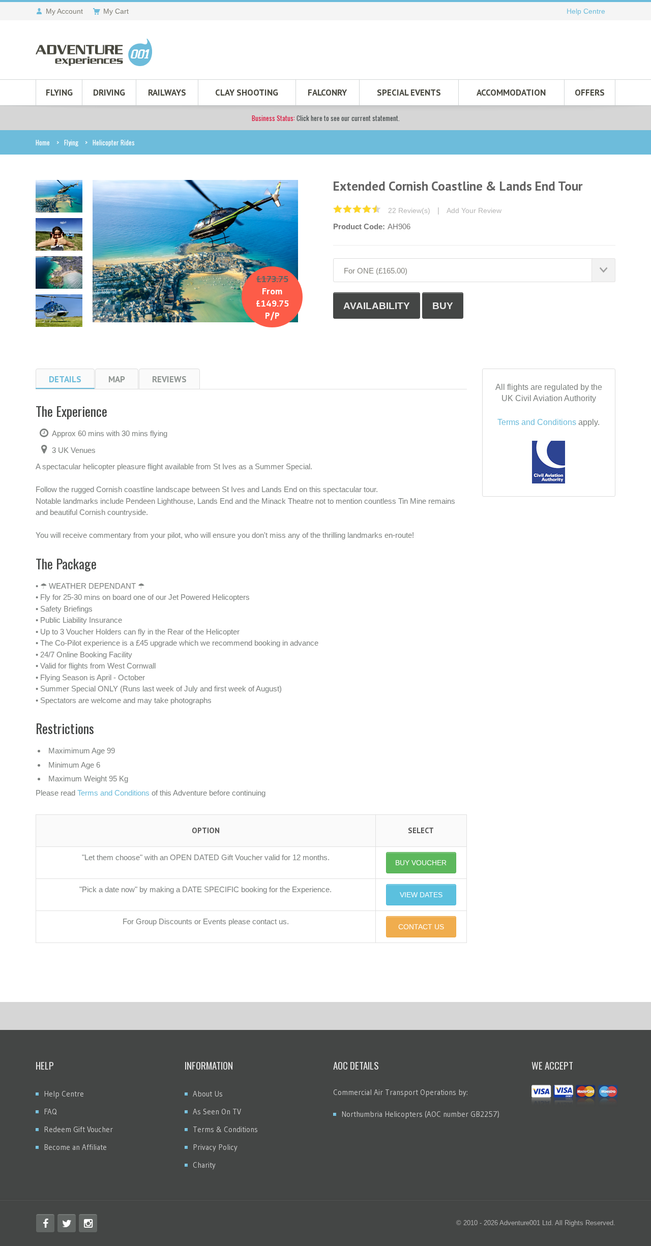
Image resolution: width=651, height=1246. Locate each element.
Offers (590, 92)
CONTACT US (421, 927)
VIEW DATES (421, 895)
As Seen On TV (217, 1111)
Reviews (169, 379)
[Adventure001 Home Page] (94, 52)
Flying (59, 92)
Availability (376, 305)
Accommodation (511, 92)
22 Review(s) (409, 210)
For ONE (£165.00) (375, 270)
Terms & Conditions (225, 1129)
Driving (109, 92)
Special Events (409, 92)
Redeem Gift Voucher (78, 1129)
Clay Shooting (246, 92)
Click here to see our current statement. (326, 118)
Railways (167, 92)
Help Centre (586, 11)
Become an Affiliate (75, 1147)
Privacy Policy (215, 1147)
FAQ (50, 1111)
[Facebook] (45, 1223)
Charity (204, 1165)
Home (43, 142)
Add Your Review (474, 210)
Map (116, 379)
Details (65, 379)
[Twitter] (66, 1223)
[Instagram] (88, 1223)
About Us (208, 1094)
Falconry (327, 92)
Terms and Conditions (113, 792)
